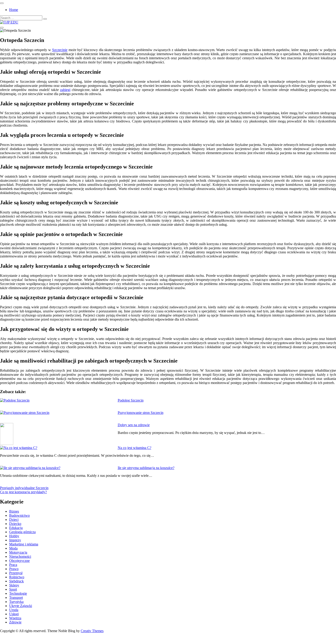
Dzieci (14, 519)
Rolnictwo (16, 577)
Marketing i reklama (23, 544)
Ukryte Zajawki (20, 606)
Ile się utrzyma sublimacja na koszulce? (146, 468)
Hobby (14, 536)
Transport (16, 597)
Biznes (14, 511)
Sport (13, 589)
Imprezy (15, 540)
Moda (13, 548)
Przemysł (15, 573)
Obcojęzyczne (19, 561)
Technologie (18, 593)
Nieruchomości (20, 556)
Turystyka (16, 602)
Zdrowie (15, 622)
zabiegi (65, 90)
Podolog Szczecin (131, 400)
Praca (13, 565)
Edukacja (16, 528)
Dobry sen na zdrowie (134, 425)
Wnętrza (15, 618)
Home (13, 10)
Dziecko (15, 524)
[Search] (45, 19)
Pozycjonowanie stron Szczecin (140, 413)
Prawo (14, 569)
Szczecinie (59, 50)
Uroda (13, 610)
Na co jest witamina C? (134, 448)
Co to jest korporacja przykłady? (23, 492)
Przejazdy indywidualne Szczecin (24, 488)
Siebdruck (16, 581)
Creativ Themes (92, 631)
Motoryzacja (18, 552)
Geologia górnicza (22, 532)
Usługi (14, 614)
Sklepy (14, 585)
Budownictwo (19, 515)
